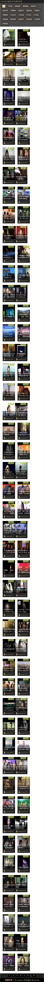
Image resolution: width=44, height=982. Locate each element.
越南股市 (17, 6)
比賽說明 (5, 19)
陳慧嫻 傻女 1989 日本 (8, 40)
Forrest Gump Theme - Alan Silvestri (22, 80)
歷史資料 (13, 19)
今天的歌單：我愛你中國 (9, 748)
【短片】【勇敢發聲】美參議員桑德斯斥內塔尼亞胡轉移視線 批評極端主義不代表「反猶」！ (9, 296)
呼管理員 (5, 23)
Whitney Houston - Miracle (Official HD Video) (9, 453)
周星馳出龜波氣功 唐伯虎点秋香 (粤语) (21, 237)
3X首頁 (10, 6)
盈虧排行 (33, 6)
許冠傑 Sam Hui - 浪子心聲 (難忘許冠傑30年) (21, 473)
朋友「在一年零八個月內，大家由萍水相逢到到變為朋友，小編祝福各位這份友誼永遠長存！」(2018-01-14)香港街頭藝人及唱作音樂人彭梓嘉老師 (24, 512)
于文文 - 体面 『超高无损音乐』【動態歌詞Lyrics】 (9, 847)
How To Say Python (22, 99)
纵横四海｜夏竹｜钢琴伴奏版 (9, 827)
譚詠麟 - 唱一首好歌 (9, 866)
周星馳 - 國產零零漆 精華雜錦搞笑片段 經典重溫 (24, 906)
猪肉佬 (20, 847)
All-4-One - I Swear (7, 787)
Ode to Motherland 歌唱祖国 (8, 433)
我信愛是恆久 (7, 592)
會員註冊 (29, 19)
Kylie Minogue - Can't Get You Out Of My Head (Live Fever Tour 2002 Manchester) (8, 473)
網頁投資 (29, 10)
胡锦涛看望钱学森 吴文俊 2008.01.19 (9, 630)
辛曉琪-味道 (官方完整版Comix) (24, 453)
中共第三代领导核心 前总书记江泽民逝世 (21, 945)
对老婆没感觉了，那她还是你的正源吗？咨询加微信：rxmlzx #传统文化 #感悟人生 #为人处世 (24, 434)
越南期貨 (25, 6)
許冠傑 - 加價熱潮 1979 (21, 709)
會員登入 (21, 19)
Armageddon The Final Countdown (8, 709)
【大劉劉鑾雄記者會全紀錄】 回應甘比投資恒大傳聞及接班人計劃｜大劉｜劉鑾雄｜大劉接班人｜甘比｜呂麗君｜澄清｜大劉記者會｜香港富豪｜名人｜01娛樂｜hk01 (24, 748)
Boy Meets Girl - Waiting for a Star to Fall (23, 394)
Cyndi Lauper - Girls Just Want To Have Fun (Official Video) (9, 217)
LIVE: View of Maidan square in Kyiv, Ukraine (23, 670)
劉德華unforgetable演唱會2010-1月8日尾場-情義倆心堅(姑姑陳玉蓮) (9, 355)
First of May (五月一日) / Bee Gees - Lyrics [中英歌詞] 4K (23, 217)
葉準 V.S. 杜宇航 (8, 729)
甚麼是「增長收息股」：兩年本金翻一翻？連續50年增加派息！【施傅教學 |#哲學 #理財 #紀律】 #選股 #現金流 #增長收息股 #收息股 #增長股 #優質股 (24, 335)
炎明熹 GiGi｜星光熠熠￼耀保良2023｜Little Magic (9, 119)
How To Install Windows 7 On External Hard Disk (9, 335)
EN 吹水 (29, 15)
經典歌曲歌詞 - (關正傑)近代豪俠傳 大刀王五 (21, 650)
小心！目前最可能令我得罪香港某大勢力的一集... (24, 375)
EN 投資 (36, 15)
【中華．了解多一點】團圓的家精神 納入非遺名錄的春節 (24, 571)
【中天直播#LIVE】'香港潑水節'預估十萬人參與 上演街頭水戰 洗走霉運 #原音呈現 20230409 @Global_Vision (9, 512)
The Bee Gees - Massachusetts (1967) (22, 729)
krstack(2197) (9, 44)
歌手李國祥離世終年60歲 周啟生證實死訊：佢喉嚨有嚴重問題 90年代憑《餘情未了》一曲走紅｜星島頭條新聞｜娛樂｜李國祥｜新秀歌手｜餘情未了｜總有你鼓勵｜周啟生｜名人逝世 (21, 414)
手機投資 (5, 15)
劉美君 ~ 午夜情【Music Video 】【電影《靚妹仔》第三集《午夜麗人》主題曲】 (9, 906)
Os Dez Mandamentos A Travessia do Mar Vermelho (8, 257)
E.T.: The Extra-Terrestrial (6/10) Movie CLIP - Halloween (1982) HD (8, 394)
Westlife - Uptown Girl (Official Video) (8, 689)
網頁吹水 (21, 10)
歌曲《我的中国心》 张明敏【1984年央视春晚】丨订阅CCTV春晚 (8, 493)
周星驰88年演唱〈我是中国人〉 (21, 178)
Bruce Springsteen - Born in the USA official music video (9, 925)
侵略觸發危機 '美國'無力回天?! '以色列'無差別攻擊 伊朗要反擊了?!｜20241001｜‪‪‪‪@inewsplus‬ (21, 60)
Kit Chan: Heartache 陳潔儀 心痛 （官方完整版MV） (8, 965)
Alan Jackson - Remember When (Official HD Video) (8, 60)
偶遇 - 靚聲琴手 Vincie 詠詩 (8, 237)
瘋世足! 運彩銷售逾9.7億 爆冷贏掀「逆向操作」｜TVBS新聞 (21, 768)
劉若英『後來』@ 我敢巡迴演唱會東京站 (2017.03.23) (24, 925)
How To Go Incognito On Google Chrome (8, 276)
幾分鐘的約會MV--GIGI (9, 138)
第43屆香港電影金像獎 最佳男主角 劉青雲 (24, 630)
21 (34, 975)
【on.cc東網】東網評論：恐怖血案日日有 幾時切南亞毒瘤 (22, 119)
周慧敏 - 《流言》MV (9, 571)
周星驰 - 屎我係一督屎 (21, 886)
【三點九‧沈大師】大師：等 (7, 374)
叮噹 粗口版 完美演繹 (23, 276)
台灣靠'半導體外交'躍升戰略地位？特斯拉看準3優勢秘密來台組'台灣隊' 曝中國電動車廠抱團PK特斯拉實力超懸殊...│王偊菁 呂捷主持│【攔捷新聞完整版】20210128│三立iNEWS (24, 198)
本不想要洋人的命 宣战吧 (9, 886)
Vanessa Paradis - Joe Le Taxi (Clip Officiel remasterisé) (8, 611)
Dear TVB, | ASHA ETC (21, 591)
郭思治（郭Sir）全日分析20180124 (9, 158)
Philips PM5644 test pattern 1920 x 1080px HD (9, 198)
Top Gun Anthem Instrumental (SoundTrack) (21, 355)
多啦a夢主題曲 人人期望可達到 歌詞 (23, 807)
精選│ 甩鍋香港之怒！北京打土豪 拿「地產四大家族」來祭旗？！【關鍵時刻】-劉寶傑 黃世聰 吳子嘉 (9, 807)
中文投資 (21, 15)
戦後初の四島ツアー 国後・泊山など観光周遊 (24, 316)
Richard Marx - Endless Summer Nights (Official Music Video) (23, 40)
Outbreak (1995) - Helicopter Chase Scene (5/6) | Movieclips (8, 670)
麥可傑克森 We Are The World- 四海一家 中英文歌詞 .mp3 (23, 552)
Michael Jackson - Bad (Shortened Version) (21, 296)
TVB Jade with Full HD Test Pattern (24, 138)
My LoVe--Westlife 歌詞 (9, 650)
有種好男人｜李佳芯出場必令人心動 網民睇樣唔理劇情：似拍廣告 (9, 768)
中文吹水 (13, 15)
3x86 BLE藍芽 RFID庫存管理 (11, 1)
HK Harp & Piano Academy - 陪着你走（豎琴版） (9, 80)
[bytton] (4, 6)
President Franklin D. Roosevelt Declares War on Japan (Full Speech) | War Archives (21, 827)
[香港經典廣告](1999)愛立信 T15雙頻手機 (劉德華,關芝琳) (24, 788)
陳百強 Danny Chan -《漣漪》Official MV (8, 945)
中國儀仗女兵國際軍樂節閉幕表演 (24, 256)
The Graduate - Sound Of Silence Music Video (23, 689)
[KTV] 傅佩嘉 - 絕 (9, 316)
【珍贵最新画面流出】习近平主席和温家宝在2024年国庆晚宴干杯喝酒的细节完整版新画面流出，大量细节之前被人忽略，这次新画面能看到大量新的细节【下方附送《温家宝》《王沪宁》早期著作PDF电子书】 (9, 552)
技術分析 (5, 10)
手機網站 (13, 10)
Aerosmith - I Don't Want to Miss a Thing (24, 611)
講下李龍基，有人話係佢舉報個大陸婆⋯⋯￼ (24, 158)
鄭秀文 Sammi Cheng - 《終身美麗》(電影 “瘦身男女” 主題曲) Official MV (24, 965)
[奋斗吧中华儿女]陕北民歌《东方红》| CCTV (9, 532)
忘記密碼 (37, 19)
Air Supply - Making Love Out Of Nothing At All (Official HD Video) (21, 532)
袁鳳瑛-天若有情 (23, 867)
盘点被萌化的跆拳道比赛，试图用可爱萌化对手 (9, 414)
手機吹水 (37, 10)
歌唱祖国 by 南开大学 (8, 178)
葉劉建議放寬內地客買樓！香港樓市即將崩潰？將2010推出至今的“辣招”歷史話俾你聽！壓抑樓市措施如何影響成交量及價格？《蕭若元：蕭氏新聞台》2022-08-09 (24, 493)
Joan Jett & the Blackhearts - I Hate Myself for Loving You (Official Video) (9, 99)
